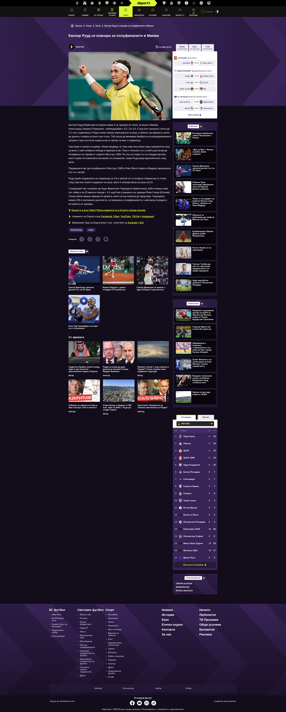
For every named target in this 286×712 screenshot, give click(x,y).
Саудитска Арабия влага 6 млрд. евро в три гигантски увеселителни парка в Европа (84, 369)
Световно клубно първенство (85, 669)
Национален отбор (57, 631)
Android (132, 222)
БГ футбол (98, 15)
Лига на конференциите (87, 646)
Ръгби (111, 677)
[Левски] (84, 3)
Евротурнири (58, 636)
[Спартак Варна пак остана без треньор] (195, 331)
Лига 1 (83, 632)
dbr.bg (71, 375)
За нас (166, 634)
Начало (71, 15)
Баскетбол (113, 618)
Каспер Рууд (76, 230)
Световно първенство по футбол (87, 653)
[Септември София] (122, 3)
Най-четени (193, 303)
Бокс (110, 639)
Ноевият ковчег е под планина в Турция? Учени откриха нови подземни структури (153, 369)
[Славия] (171, 3)
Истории (152, 15)
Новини (85, 15)
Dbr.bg (188, 688)
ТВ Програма (193, 14)
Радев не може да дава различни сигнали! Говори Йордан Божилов (115, 369)
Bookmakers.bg (182, 587)
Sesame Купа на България (59, 625)
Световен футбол (112, 14)
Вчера (182, 48)
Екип (165, 619)
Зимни (111, 649)
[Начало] (72, 26)
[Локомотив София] (209, 3)
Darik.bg (98, 688)
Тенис (98, 26)
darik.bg (106, 375)
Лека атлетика (115, 629)
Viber (116, 216)
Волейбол (113, 614)
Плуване (112, 660)
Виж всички (193, 115)
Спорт (125, 15)
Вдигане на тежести (113, 634)
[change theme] (217, 11)
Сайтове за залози (184, 583)
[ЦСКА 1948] (99, 3)
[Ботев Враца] (186, 3)
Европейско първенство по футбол (87, 661)
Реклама (205, 634)
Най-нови (193, 126)
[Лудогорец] (77, 3)
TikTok (136, 216)
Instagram (147, 216)
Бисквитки (207, 629)
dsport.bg (80, 47)
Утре (207, 48)
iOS (142, 222)
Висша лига (85, 614)
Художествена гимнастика (115, 644)
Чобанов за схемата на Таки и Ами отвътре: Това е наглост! (83, 406)
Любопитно (139, 15)
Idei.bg (158, 688)
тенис (90, 230)
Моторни (112, 652)
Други (83, 675)
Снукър (111, 664)
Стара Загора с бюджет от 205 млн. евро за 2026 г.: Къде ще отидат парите (117, 407)
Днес (194, 48)
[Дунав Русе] (194, 3)
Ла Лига (187, 58)
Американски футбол (114, 672)
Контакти (168, 629)
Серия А (84, 628)
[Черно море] (179, 3)
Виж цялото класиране (193, 565)
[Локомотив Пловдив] (201, 3)
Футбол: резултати (184, 590)
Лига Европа (86, 641)
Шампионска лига (195, 71)
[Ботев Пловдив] (114, 3)
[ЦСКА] (92, 3)
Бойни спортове (116, 656)
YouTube (126, 216)
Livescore (166, 15)
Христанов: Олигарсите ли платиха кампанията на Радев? (152, 406)
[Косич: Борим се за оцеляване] (195, 252)
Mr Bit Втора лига (192, 97)
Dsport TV (180, 15)
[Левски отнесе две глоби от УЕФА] (195, 397)
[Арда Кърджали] (107, 3)
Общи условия (210, 624)
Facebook (106, 216)
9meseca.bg (128, 688)
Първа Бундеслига (85, 623)
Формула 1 (113, 626)
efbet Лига (56, 614)
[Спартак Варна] (164, 3)
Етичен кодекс (172, 624)
